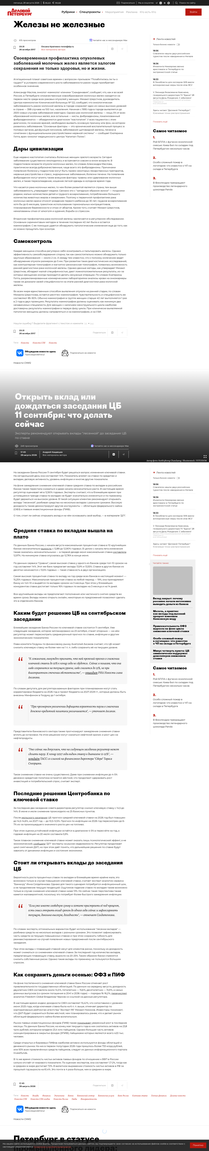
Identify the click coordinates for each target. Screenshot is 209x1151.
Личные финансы (159, 1095)
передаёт (34, 759)
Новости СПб (39, 342)
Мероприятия (114, 12)
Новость (53, 342)
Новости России (60, 1099)
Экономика (59, 1095)
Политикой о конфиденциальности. (52, 1146)
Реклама (131, 12)
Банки (71, 1095)
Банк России (123, 1095)
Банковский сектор (85, 1095)
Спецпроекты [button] (90, 12)
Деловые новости (178, 1095)
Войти (193, 12)
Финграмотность (89, 1099)
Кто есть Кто (148, 12)
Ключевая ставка (139, 1095)
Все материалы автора (53, 49)
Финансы (46, 1095)
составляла (119, 552)
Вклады (35, 1095)
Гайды (74, 1099)
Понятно (198, 1145)
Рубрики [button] (69, 12)
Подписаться (128, 3)
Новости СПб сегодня (40, 1099)
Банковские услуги (106, 1095)
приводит (91, 673)
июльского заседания (34, 817)
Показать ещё (160, 121)
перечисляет (119, 993)
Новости (25, 342)
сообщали (39, 843)
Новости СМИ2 (22, 363)
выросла (46, 548)
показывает (84, 1023)
